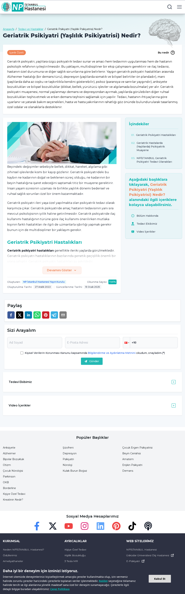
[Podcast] (148, 526)
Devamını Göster (59, 270)
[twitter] (19, 315)
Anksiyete (9, 447)
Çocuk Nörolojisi (13, 470)
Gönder (94, 361)
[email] (63, 315)
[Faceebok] (37, 526)
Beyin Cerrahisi (131, 453)
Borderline (9, 488)
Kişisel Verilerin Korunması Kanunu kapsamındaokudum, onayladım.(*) (95, 353)
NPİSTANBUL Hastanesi (141, 549)
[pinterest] (45, 315)
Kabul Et (159, 578)
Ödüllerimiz (10, 555)
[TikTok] (132, 526)
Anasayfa (8, 29)
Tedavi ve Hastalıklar (30, 29)
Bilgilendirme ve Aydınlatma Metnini (111, 353)
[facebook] (11, 315)
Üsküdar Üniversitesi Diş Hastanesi (147, 555)
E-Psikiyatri (133, 561)
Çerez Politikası (60, 589)
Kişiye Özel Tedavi (14, 494)
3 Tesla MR (71, 561)
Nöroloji (67, 465)
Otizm (7, 465)
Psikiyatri (68, 459)
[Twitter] (52, 526)
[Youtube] (68, 526)
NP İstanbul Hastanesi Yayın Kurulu (44, 281)
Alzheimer (9, 453)
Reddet (103, 581)
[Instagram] (84, 526)
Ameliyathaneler (13, 561)
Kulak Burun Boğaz (75, 470)
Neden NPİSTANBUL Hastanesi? (23, 549)
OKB (6, 482)
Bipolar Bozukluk (13, 459)
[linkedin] (28, 315)
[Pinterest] (116, 526)
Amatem (128, 459)
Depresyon (70, 453)
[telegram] (54, 315)
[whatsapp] (37, 315)
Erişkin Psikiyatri (132, 465)
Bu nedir (163, 52)
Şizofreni (68, 447)
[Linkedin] (100, 526)
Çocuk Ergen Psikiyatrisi (137, 447)
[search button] (169, 7)
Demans (127, 470)
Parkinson (9, 476)
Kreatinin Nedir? (13, 499)
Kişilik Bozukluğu (75, 555)
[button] (126, 342)
